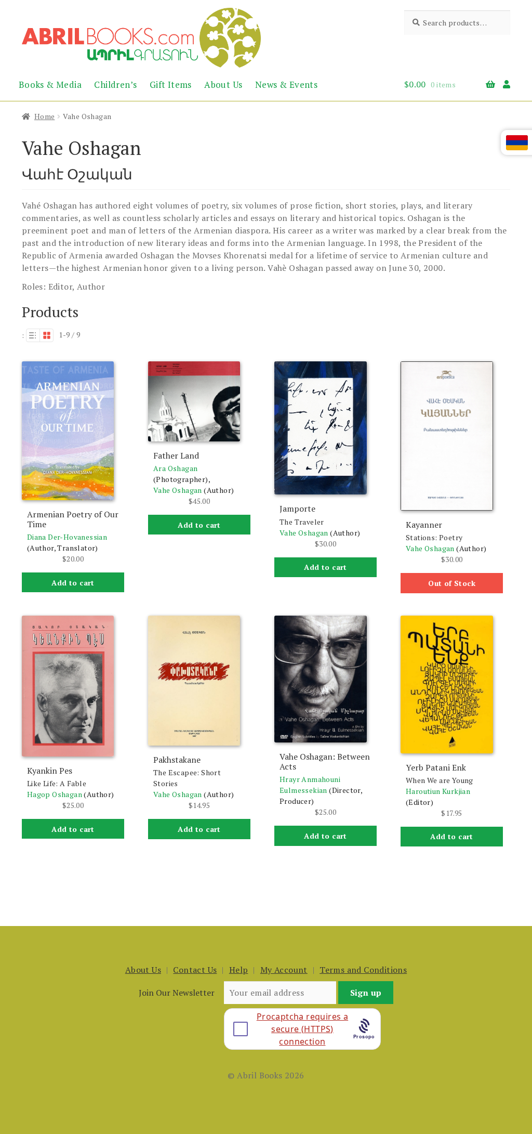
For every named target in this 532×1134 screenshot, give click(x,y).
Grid (47, 335)
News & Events (286, 84)
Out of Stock (451, 583)
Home (44, 116)
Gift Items (171, 84)
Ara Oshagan (175, 468)
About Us (223, 84)
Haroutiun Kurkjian (438, 791)
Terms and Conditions (363, 969)
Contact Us (195, 969)
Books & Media (50, 84)
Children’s (115, 84)
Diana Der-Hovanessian (67, 537)
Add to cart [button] (72, 583)
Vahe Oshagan (177, 490)
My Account (284, 969)
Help (238, 969)
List (32, 335)
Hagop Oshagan (54, 794)
